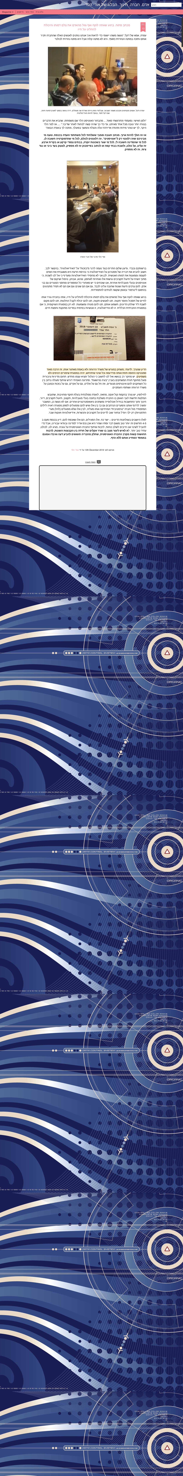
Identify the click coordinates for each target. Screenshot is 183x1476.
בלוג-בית (39, 11)
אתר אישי (30, 11)
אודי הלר (75, 449)
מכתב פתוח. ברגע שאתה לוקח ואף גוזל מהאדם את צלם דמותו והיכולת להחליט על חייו (87, 27)
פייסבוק (20, 11)
